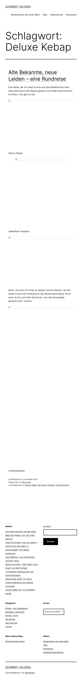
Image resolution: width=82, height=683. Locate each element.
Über (44, 14)
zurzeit (8, 626)
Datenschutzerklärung (53, 652)
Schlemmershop (62, 485)
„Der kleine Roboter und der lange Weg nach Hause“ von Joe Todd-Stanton (20, 535)
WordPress (30, 673)
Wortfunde (26, 482)
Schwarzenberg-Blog (15, 641)
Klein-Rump (42, 485)
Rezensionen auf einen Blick (25, 14)
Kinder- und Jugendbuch (16, 608)
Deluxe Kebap (31, 485)
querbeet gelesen (18, 6)
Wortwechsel (11, 623)
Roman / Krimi (11, 616)
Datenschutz (56, 14)
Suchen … (47, 526)
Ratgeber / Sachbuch (14, 612)
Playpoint (51, 485)
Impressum (71, 14)
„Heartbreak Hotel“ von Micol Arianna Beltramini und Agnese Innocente (19, 582)
